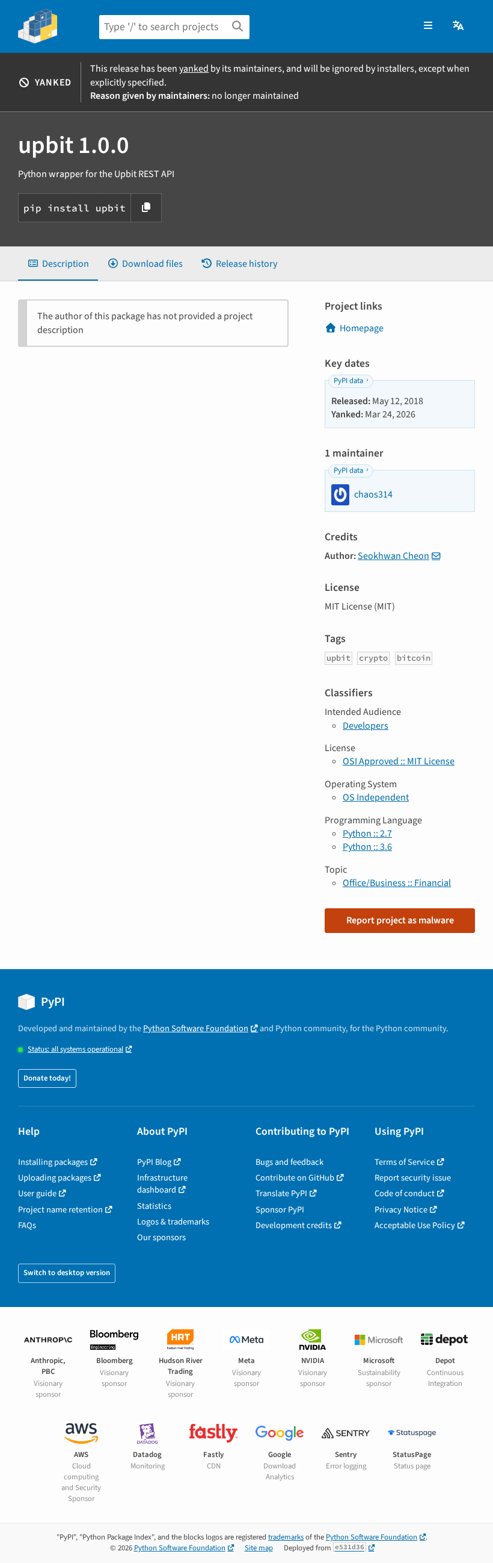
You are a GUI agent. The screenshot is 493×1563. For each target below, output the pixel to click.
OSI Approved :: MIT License (399, 761)
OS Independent (376, 797)
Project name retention (60, 1209)
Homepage (362, 328)
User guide (37, 1193)
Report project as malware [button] (400, 920)
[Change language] (459, 26)
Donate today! (47, 1078)
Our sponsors (161, 1237)
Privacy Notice (401, 1209)
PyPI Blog (154, 1162)
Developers (365, 725)
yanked (194, 68)
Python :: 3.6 (367, 846)
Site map (259, 1548)
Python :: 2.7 (367, 833)
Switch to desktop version (66, 1272)
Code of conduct (405, 1193)
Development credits (294, 1225)
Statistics (154, 1206)
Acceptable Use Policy (415, 1225)
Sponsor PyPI (280, 1209)
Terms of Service (405, 1162)
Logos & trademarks (173, 1221)
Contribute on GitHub (295, 1177)
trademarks (286, 1537)
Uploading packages (54, 1177)
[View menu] (428, 26)
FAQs (27, 1225)
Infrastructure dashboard (162, 1183)
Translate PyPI (281, 1193)
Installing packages (53, 1162)
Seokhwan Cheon (393, 556)
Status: (75, 1049)
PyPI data (348, 380)
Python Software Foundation (195, 1028)
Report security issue (413, 1177)
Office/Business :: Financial (397, 883)
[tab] (58, 264)
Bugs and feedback (289, 1162)
